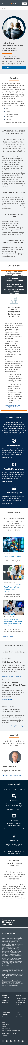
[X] (7, 1041)
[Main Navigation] (2, 3)
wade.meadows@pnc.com (13, 775)
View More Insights (8, 636)
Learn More (6, 699)
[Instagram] (18, 1041)
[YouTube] (22, 1041)
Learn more (6, 458)
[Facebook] (3, 1041)
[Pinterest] (14, 1041)
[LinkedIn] (10, 1041)
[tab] (14, 273)
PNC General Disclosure (8, 933)
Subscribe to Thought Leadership (12, 726)
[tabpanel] (14, 352)
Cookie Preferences (6, 1028)
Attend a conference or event (13, 829)
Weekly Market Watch (12, 557)
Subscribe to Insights (13, 809)
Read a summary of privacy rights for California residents (11, 981)
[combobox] (14, 8)
